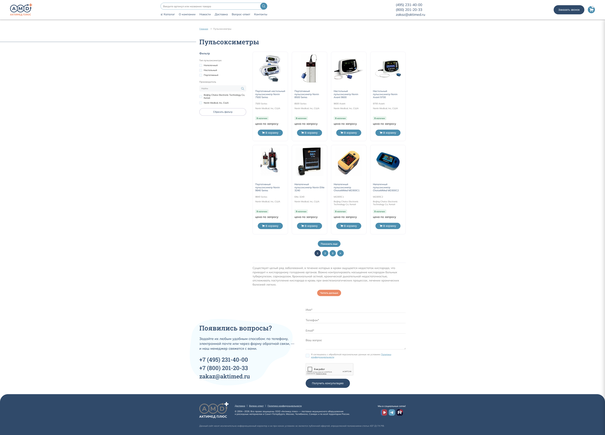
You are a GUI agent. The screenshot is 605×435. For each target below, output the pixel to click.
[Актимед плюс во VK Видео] (384, 412)
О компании (187, 14)
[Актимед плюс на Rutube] (400, 412)
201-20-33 (409, 9)
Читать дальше (329, 292)
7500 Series (261, 103)
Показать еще (329, 243)
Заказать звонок (569, 9)
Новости (205, 14)
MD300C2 (378, 197)
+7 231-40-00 (223, 359)
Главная (203, 28)
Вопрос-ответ (241, 14)
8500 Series (300, 103)
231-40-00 (409, 5)
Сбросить (222, 112)
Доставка (221, 14)
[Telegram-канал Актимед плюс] (392, 412)
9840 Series (261, 197)
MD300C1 (339, 197)
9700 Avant (379, 103)
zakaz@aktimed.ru (410, 14)
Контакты (260, 14)
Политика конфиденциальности (285, 405)
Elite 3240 (299, 197)
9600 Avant (339, 103)
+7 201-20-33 (223, 368)
